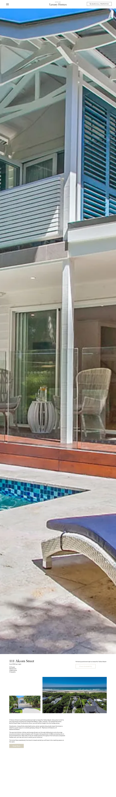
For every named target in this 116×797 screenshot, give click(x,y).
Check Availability (85, 666)
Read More (16, 746)
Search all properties (100, 4)
